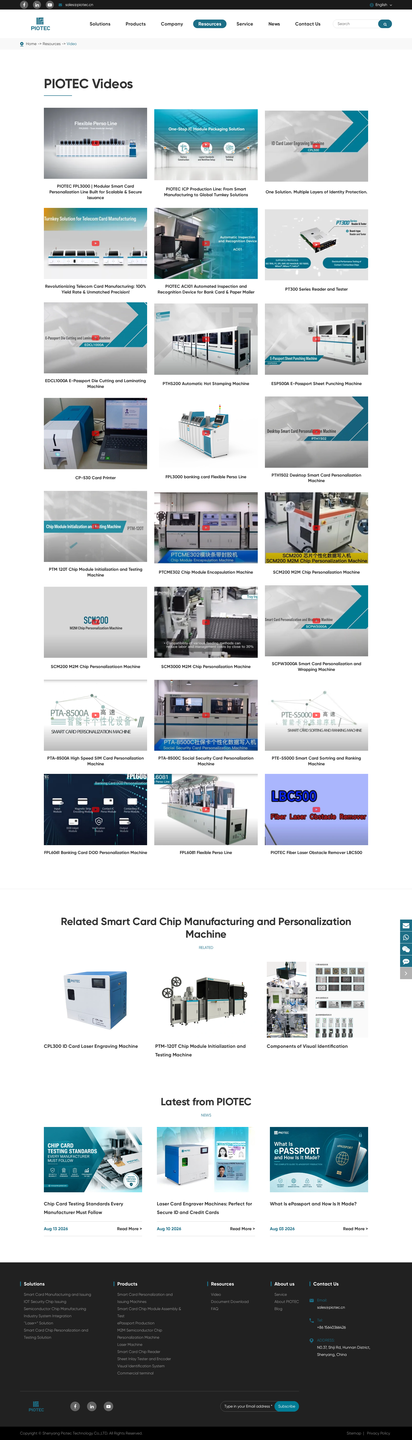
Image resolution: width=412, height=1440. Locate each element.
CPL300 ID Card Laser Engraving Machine (91, 1046)
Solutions (34, 1283)
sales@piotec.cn (79, 4)
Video (72, 43)
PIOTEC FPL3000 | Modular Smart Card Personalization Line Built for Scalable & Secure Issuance (95, 192)
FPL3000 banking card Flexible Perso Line (205, 476)
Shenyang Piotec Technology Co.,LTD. (75, 1433)
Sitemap (354, 1433)
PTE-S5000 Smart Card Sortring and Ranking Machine (316, 761)
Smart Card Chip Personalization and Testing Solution (56, 1334)
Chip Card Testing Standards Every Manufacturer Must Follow (83, 1208)
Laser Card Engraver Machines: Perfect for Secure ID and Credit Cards (204, 1208)
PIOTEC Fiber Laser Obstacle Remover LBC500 (316, 852)
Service (280, 1294)
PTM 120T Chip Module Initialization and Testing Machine (95, 572)
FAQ (214, 1308)
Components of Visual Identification (307, 1046)
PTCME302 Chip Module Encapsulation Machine (206, 572)
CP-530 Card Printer (95, 477)
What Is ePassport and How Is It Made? (313, 1204)
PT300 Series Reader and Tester (316, 289)
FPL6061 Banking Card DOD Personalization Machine (95, 852)
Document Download (230, 1301)
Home (31, 43)
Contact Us (326, 1283)
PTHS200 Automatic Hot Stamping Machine (206, 383)
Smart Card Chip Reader (138, 1351)
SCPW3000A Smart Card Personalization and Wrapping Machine (316, 666)
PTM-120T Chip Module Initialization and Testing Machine (200, 1050)
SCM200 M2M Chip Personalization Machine (316, 572)
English (381, 4)
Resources (52, 43)
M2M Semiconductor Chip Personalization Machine (139, 1334)
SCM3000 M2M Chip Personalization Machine (206, 666)
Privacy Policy (378, 1433)
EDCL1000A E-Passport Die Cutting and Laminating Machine (95, 383)
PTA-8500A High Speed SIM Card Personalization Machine (95, 761)
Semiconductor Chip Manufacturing (55, 1308)
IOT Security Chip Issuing (45, 1301)
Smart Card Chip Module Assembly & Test (149, 1312)
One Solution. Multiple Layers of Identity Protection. (316, 192)
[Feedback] (406, 961)
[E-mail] (406, 925)
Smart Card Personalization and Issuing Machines (145, 1298)
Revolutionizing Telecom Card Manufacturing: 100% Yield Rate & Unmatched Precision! (95, 289)
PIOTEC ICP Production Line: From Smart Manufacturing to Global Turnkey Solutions (206, 191)
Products (127, 1283)
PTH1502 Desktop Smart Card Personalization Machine (316, 478)
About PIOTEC (286, 1301)
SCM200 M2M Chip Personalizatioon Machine (95, 666)
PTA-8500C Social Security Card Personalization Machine (205, 761)
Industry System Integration (48, 1316)
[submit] (385, 24)
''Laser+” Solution (38, 1323)
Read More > (129, 1228)
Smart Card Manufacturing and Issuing (57, 1294)
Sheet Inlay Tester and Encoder (144, 1359)
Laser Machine (129, 1344)
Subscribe (286, 1406)
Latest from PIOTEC (206, 1101)
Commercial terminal (135, 1373)
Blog (278, 1308)
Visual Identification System (141, 1366)
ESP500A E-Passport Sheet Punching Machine (316, 383)
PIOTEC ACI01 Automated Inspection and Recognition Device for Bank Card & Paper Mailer (206, 289)
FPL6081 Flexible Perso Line (206, 852)
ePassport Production (135, 1323)
